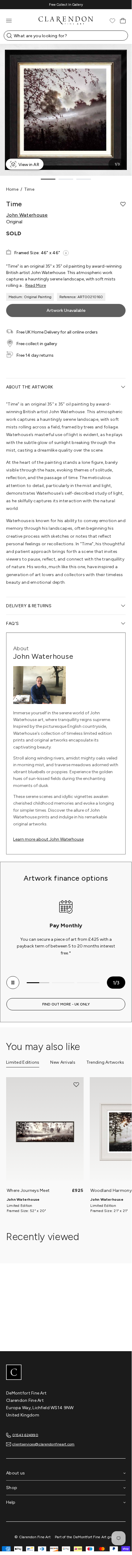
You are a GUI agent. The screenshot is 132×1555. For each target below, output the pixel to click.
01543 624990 (25, 1435)
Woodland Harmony (110, 1190)
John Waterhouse (27, 215)
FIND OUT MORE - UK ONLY (66, 1004)
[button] (123, 204)
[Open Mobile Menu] (9, 20)
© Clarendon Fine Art (32, 1537)
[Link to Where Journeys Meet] (45, 1131)
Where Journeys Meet (28, 1190)
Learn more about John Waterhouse (48, 839)
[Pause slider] (12, 982)
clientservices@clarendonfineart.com (43, 1444)
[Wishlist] (112, 20)
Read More (35, 285)
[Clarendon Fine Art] (66, 1373)
